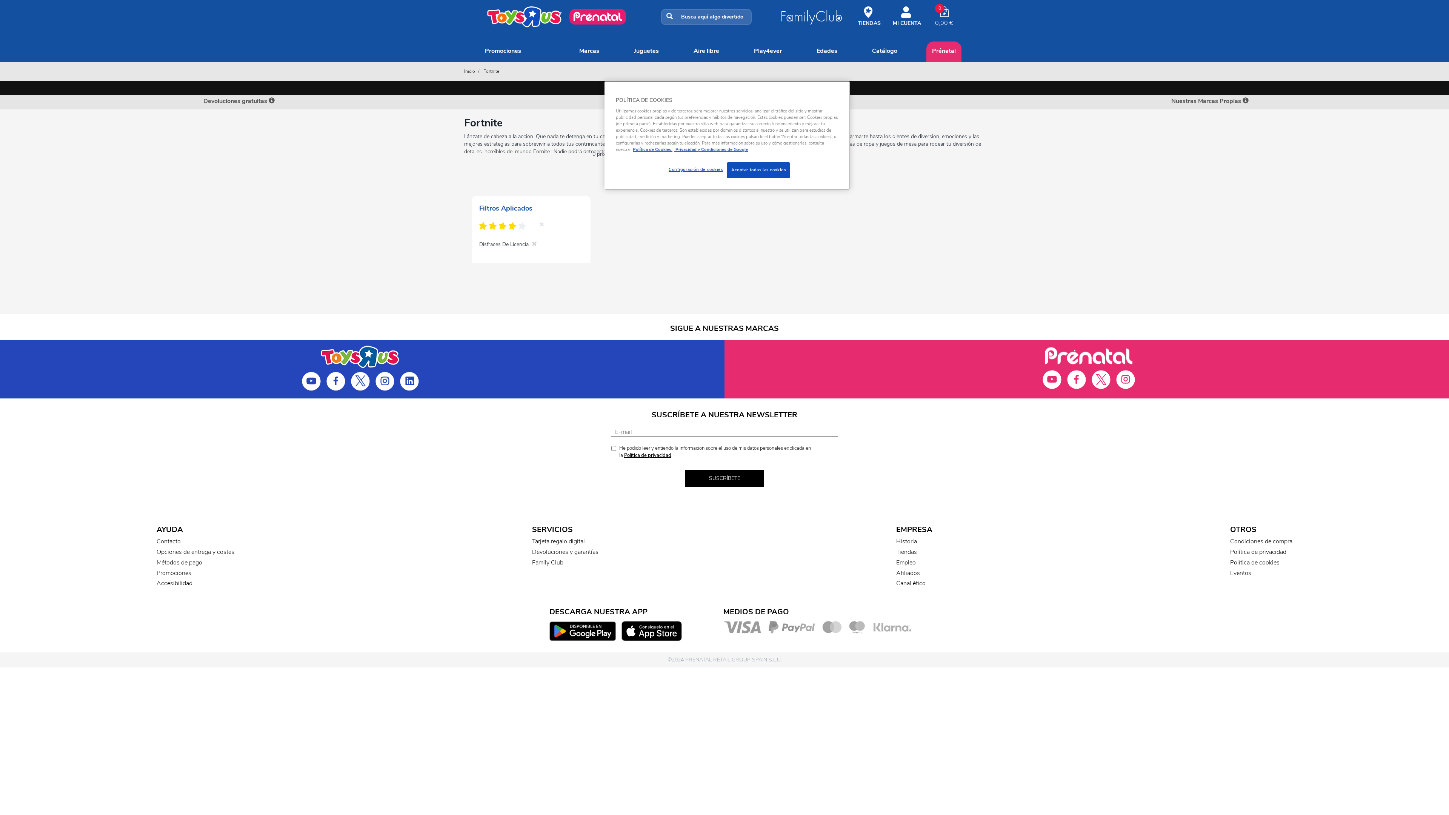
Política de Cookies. (652, 149)
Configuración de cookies (696, 169)
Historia (906, 541)
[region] (727, 136)
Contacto (169, 541)
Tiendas (906, 552)
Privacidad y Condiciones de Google (711, 149)
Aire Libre (706, 51)
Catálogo (884, 51)
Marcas (589, 51)
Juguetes (646, 51)
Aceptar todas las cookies (758, 170)
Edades (827, 51)
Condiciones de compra (1261, 541)
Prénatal (944, 51)
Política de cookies (1255, 562)
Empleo (906, 562)
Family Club (547, 562)
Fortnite (491, 71)
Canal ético (911, 583)
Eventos (1240, 573)
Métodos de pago (179, 562)
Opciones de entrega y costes (195, 552)
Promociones (503, 51)
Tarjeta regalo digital (558, 541)
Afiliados (908, 573)
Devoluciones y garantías (565, 552)
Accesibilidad (174, 583)
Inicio (469, 71)
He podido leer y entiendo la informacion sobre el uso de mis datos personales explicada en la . (715, 452)
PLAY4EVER (768, 51)
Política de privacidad (647, 455)
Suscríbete (724, 478)
